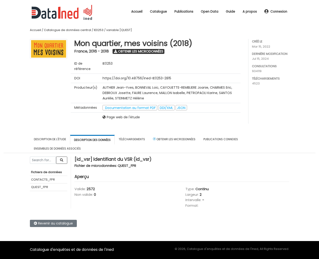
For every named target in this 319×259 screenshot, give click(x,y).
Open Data (209, 11)
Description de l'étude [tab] (50, 139)
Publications (183, 11)
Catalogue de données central (67, 30)
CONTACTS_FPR (43, 179)
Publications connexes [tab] (220, 139)
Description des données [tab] (92, 140)
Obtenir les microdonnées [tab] (175, 139)
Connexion (278, 11)
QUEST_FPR (39, 187)
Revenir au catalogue (55, 223)
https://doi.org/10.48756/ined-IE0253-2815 (137, 78)
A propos (250, 11)
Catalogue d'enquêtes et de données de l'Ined (72, 249)
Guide (230, 11)
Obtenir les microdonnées (140, 51)
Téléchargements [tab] (132, 139)
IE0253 (98, 30)
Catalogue (158, 11)
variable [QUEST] (119, 30)
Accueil (136, 11)
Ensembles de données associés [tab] (57, 148)
